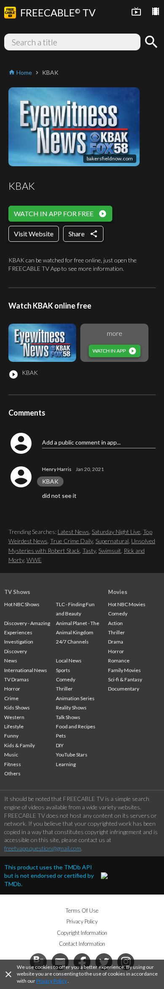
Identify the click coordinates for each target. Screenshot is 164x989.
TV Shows (17, 592)
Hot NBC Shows (22, 604)
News (10, 660)
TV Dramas (16, 679)
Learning (66, 764)
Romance (119, 660)
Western (14, 717)
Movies (117, 592)
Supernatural (112, 540)
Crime (11, 698)
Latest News (73, 531)
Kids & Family (19, 745)
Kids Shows (17, 707)
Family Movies (124, 670)
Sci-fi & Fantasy (125, 679)
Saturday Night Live (116, 531)
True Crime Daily (71, 540)
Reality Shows (71, 707)
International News (25, 670)
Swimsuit (109, 550)
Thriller (64, 688)
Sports (63, 670)
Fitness (12, 764)
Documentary (123, 688)
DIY (59, 745)
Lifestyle (14, 726)
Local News (69, 660)
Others (12, 773)
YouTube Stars (71, 754)
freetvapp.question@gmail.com (42, 848)
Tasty (89, 550)
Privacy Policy (51, 981)
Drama (115, 641)
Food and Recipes (75, 726)
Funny (11, 736)
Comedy (65, 679)
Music (11, 754)
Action (115, 623)
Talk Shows (68, 717)
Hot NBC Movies (126, 604)
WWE (34, 559)
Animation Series (75, 698)
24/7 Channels (72, 641)
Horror (12, 688)
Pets (61, 736)
